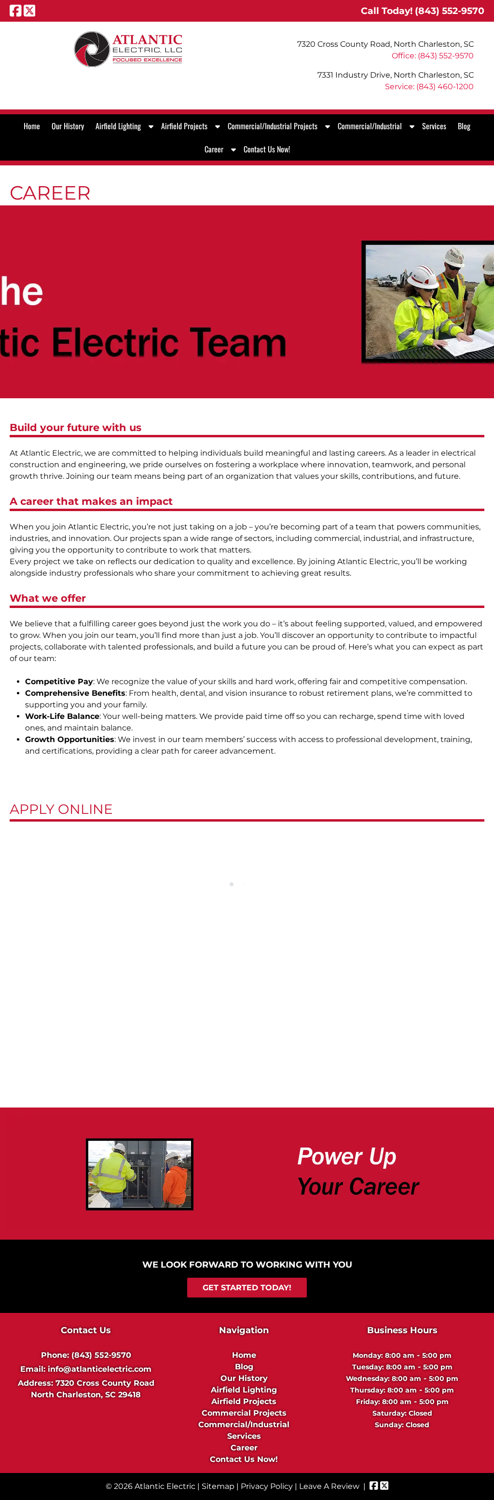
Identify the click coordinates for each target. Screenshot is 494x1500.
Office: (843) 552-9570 (433, 55)
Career (214, 149)
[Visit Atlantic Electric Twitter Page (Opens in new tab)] (30, 10)
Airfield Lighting (118, 126)
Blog (464, 126)
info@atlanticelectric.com (99, 1369)
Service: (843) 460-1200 (429, 86)
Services (434, 126)
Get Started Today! (247, 1287)
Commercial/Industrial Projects (272, 126)
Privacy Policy (267, 1486)
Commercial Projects (244, 1413)
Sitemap (218, 1486)
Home (32, 126)
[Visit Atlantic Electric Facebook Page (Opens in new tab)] (16, 10)
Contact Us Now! (267, 149)
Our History (68, 126)
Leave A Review (329, 1486)
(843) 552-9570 (101, 1355)
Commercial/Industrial (370, 126)
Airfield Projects (184, 126)
